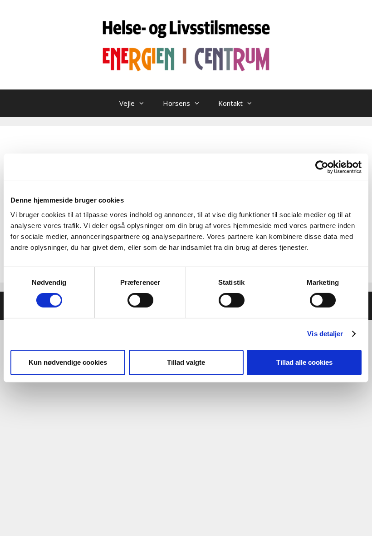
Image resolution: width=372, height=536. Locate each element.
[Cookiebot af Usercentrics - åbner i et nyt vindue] (322, 167)
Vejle (127, 103)
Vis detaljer (325, 333)
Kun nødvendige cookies (68, 362)
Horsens (176, 103)
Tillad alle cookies (304, 362)
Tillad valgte (186, 362)
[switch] (140, 300)
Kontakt (230, 103)
